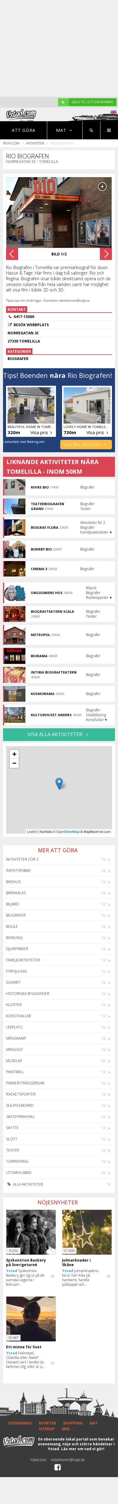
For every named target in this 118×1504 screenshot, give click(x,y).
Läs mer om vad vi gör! (82, 1448)
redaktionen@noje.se (68, 1459)
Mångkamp (16, 1038)
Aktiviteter (35, 143)
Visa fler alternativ (82, 444)
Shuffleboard (20, 1105)
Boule (12, 926)
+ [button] (14, 754)
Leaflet (32, 831)
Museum (14, 1060)
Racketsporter (21, 1094)
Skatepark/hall (20, 1116)
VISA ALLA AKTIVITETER (56, 734)
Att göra (23, 130)
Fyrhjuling (16, 971)
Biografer (16, 915)
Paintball (15, 1071)
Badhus (13, 881)
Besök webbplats (31, 324)
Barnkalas (16, 892)
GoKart (13, 982)
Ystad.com (11, 143)
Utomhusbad (18, 1172)
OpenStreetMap (68, 831)
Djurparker (17, 948)
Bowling (14, 937)
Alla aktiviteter (27, 1184)
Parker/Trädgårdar (25, 1083)
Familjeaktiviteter (23, 960)
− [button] (14, 763)
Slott (11, 1139)
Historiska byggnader (27, 993)
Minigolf (14, 1049)
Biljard (12, 904)
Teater (12, 1150)
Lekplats (14, 1027)
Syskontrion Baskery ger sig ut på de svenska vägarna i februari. (25, 1277)
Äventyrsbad (18, 870)
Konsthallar (18, 1015)
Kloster (14, 1004)
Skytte (12, 1127)
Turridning (17, 1161)
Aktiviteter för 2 (22, 859)
